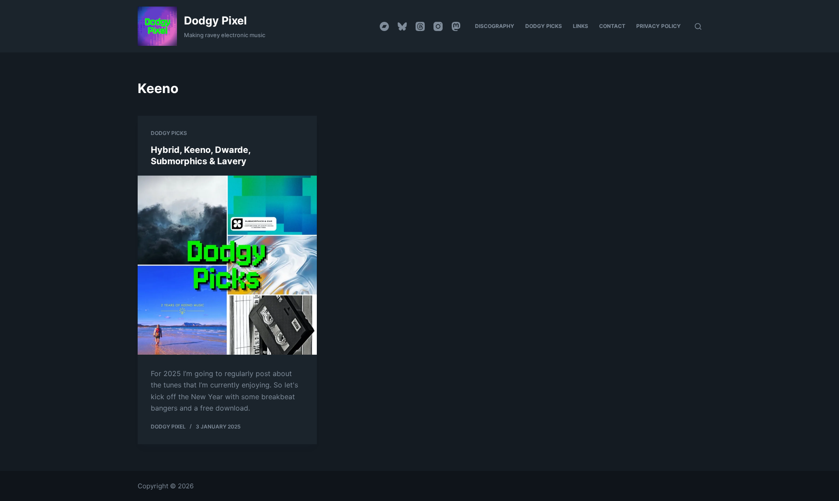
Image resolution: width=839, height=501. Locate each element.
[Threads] (420, 26)
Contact (612, 26)
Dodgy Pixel (215, 20)
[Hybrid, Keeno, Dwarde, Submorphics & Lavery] (227, 265)
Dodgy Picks (543, 26)
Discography (494, 26)
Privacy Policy (658, 26)
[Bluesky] (402, 26)
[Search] (698, 26)
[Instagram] (438, 26)
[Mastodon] (456, 26)
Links (580, 26)
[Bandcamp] (384, 26)
